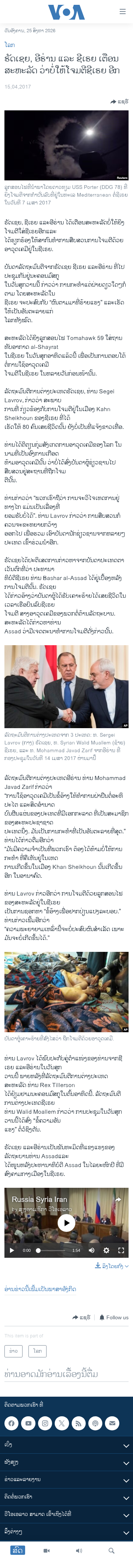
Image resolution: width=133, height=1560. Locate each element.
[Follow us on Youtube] (28, 1423)
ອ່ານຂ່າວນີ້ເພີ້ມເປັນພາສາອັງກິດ (40, 1289)
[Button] (119, 101)
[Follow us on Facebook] (11, 1423)
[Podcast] (95, 1423)
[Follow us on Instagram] (45, 1423)
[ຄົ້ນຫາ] (111, 1550)
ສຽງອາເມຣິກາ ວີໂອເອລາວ (45, 1209)
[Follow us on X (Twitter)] (62, 1423)
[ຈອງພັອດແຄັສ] (112, 1423)
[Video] (46, 1550)
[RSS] (79, 1423)
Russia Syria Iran (39, 1200)
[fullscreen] (121, 1250)
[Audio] (79, 1550)
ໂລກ (9, 45)
